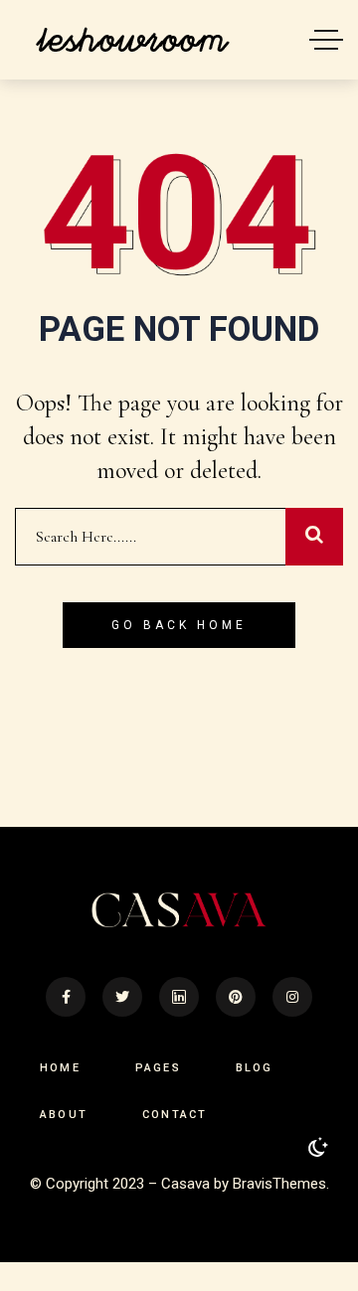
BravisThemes (279, 1184)
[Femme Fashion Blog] (132, 39)
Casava (185, 1184)
